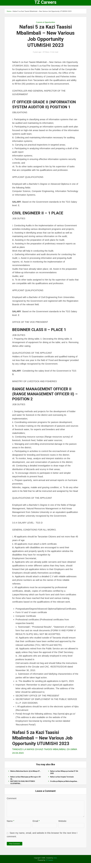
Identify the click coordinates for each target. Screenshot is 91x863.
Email (36, 821)
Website (62, 821)
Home (9, 11)
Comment (11, 798)
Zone (55, 858)
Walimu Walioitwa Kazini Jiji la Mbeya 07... (25, 771)
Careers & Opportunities (45, 22)
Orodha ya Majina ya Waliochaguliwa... (64, 781)
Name (10, 821)
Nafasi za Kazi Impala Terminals (62, 777)
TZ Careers (45, 2)
